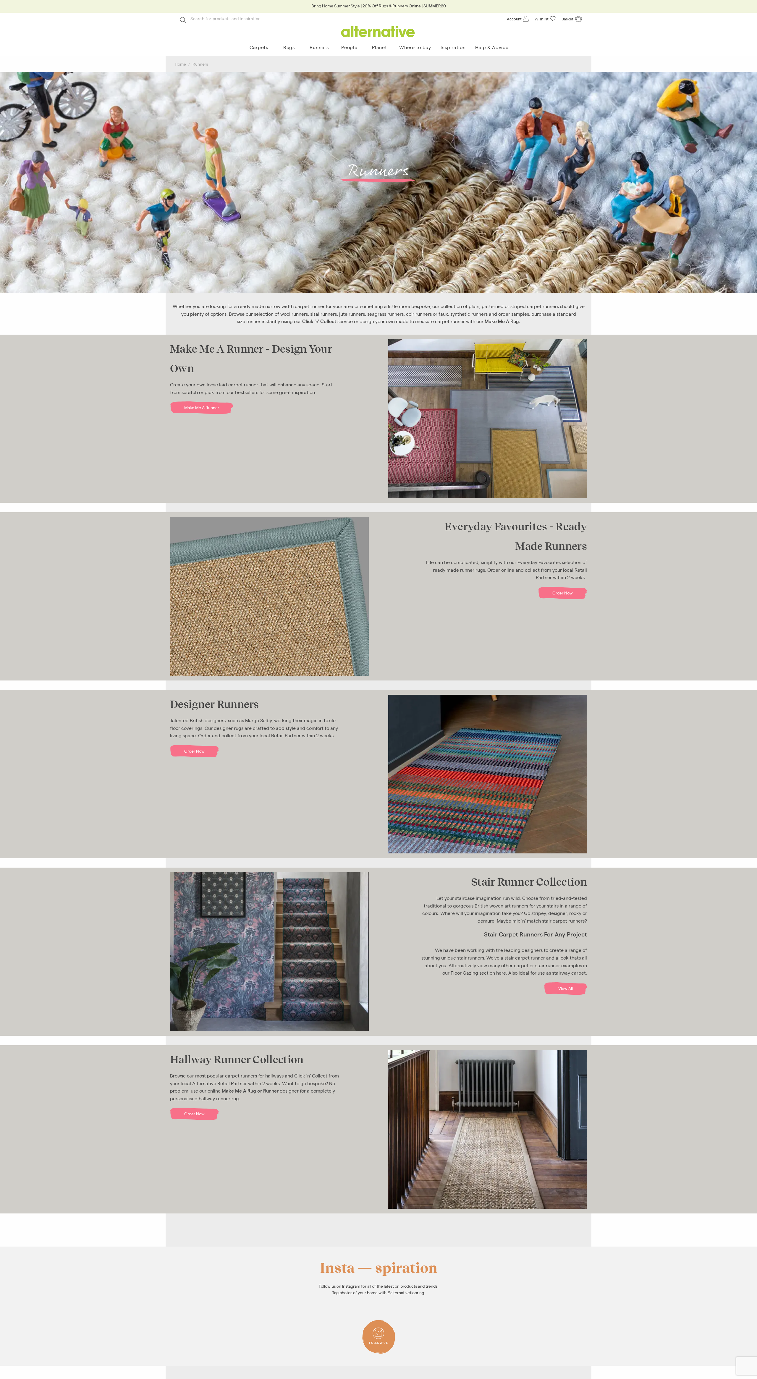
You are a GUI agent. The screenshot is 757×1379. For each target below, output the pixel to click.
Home (180, 64)
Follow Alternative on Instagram (380, 1329)
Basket (567, 18)
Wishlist (542, 18)
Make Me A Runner (201, 407)
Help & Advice (492, 47)
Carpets (259, 47)
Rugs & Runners (393, 5)
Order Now (562, 592)
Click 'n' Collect (319, 321)
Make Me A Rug (502, 321)
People (349, 47)
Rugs (289, 47)
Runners (319, 47)
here (501, 973)
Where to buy (415, 47)
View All (565, 988)
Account (514, 18)
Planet (379, 47)
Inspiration (453, 47)
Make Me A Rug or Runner (250, 1090)
